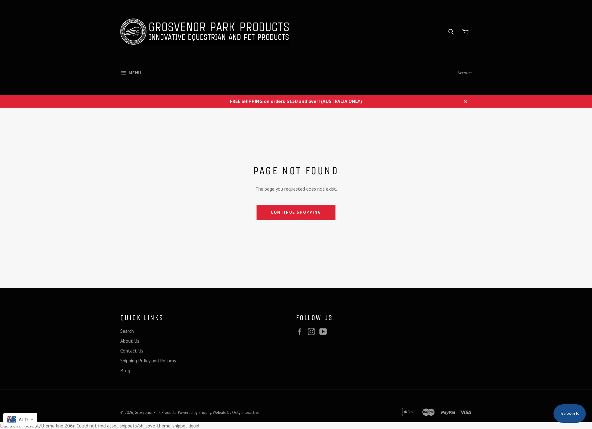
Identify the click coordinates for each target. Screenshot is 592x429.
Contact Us (131, 351)
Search (127, 331)
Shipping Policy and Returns (148, 360)
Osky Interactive (245, 412)
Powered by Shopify (194, 412)
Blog (125, 370)
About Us (129, 341)
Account (465, 73)
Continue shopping (296, 212)
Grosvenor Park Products (155, 412)
